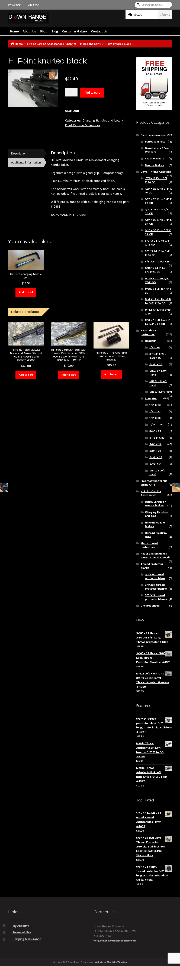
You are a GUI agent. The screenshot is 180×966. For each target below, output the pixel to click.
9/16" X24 (155, 463)
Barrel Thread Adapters (156, 171)
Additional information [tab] (26, 162)
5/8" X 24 (155, 444)
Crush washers (154, 158)
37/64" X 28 (157, 437)
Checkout (33, 4)
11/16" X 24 (156, 424)
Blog (55, 31)
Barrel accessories (153, 135)
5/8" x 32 (155, 450)
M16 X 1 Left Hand (160, 391)
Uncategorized (150, 605)
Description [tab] (19, 153)
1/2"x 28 (154, 347)
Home (14, 31)
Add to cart (92, 92)
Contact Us (99, 31)
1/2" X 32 (154, 411)
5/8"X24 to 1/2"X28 (157, 261)
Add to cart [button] (26, 292)
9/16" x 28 (155, 457)
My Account (15, 4)
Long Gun (151, 398)
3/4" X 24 (155, 431)
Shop (43, 31)
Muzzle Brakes (154, 165)
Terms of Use (21, 932)
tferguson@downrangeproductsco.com (115, 940)
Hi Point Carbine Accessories (44, 44)
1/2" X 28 (155, 405)
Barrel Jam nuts (155, 141)
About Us (29, 31)
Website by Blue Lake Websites (111, 962)
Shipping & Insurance (26, 939)
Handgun (150, 341)
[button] (52, 75)
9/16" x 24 (155, 364)
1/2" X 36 (155, 418)
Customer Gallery (74, 31)
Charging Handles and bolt (82, 44)
